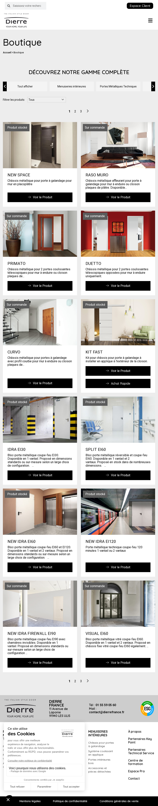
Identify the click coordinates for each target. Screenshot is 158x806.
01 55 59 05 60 (106, 705)
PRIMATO (16, 263)
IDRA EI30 (17, 449)
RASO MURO (97, 175)
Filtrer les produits (13, 99)
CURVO (14, 352)
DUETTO (93, 263)
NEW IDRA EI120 (101, 541)
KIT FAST (94, 352)
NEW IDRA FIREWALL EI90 (32, 633)
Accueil (7, 52)
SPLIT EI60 (96, 449)
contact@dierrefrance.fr (106, 712)
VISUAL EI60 (97, 633)
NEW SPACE (19, 175)
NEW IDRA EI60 (22, 541)
